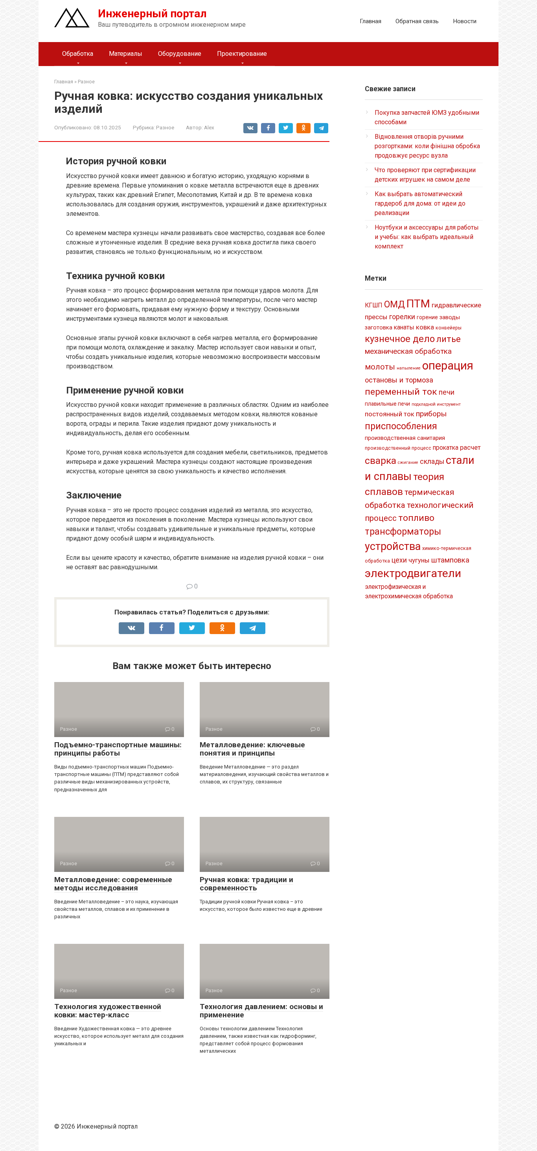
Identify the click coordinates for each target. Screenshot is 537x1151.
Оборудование (179, 53)
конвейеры (449, 328)
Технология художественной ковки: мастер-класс (107, 1010)
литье (448, 339)
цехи (399, 560)
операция (447, 365)
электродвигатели (413, 573)
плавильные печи (387, 404)
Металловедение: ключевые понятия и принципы (252, 749)
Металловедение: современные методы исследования (113, 883)
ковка (425, 327)
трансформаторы (403, 531)
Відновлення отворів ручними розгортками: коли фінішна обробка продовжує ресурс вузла (427, 146)
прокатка (445, 447)
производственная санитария (405, 437)
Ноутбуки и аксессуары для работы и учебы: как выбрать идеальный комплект (427, 237)
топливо (416, 518)
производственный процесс (398, 448)
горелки (402, 317)
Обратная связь (417, 21)
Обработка (77, 53)
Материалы (125, 53)
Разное (165, 127)
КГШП (374, 305)
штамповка (450, 560)
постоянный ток (389, 414)
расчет (470, 447)
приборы (431, 413)
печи (446, 392)
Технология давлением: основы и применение (261, 1010)
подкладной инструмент (436, 404)
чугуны (419, 560)
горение (427, 317)
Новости (464, 21)
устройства (393, 546)
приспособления (401, 426)
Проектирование (242, 53)
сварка (380, 460)
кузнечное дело (400, 338)
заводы (450, 317)
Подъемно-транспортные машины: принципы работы (118, 749)
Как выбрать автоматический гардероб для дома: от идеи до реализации (420, 203)
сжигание (408, 462)
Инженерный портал (152, 13)
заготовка (378, 327)
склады (432, 461)
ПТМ (418, 303)
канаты (404, 327)
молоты (380, 366)
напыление (409, 368)
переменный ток (401, 391)
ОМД (394, 304)
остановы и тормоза (399, 380)
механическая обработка (408, 351)
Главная (370, 21)
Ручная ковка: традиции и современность (246, 883)
